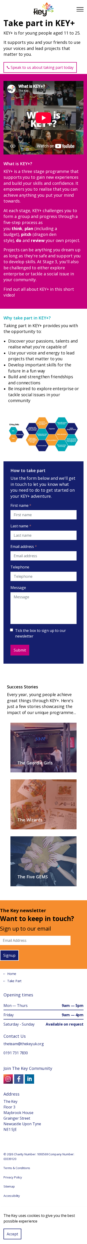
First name (20, 505)
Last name (20, 526)
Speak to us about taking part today (42, 67)
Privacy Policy (12, 1177)
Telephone (19, 567)
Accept (12, 1234)
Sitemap (9, 1186)
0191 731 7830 (15, 1052)
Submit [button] (20, 650)
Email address (23, 546)
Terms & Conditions (16, 1168)
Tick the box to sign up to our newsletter (40, 633)
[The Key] (43, 9)
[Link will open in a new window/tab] (8, 1079)
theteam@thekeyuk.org (23, 1043)
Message (18, 587)
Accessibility (11, 1196)
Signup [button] (9, 955)
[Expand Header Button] (80, 9)
